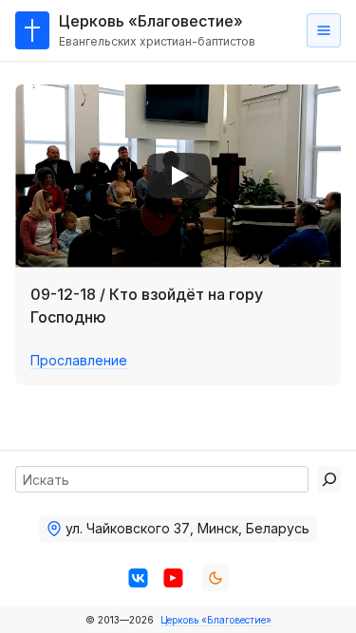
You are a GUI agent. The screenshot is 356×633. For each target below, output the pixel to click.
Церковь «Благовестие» (216, 619)
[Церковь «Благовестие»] (32, 30)
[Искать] (329, 479)
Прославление (78, 360)
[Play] (178, 175)
